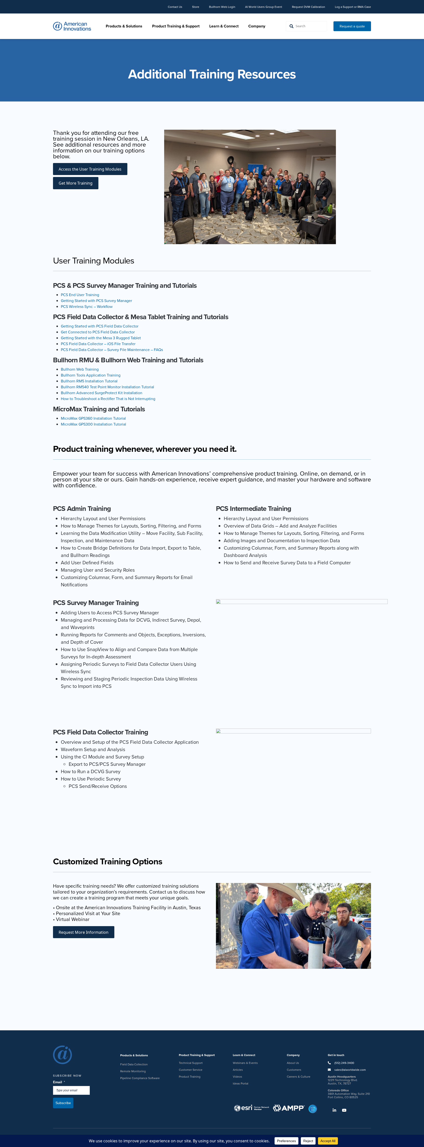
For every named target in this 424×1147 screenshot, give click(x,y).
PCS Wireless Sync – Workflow (87, 306)
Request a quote (352, 26)
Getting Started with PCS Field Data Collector (99, 326)
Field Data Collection (134, 1064)
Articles (238, 1070)
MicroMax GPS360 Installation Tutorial (93, 418)
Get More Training (76, 183)
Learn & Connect (223, 26)
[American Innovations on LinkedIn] (332, 1110)
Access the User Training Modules (90, 169)
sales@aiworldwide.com (350, 1070)
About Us (293, 1063)
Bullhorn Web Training (80, 369)
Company (256, 26)
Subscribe (63, 1103)
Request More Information (83, 932)
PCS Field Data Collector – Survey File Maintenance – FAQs (112, 349)
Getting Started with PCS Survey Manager (96, 300)
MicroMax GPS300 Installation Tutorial (93, 424)
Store (195, 7)
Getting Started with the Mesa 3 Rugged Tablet (101, 337)
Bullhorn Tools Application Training (90, 375)
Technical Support (191, 1063)
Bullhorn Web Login (222, 7)
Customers (294, 1070)
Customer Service (190, 1070)
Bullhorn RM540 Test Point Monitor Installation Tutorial (107, 387)
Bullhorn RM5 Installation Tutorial (89, 381)
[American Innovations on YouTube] (341, 1110)
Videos (237, 1076)
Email (59, 1082)
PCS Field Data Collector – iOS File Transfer (98, 343)
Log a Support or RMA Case (353, 7)
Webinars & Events (245, 1063)
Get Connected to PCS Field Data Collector (98, 332)
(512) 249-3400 (344, 1063)
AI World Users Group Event (263, 7)
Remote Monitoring (133, 1071)
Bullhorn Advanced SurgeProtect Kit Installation (101, 392)
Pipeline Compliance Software (140, 1078)
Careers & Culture (298, 1076)
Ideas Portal (240, 1083)
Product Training (189, 1076)
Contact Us (175, 7)
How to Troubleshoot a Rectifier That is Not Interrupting (108, 398)
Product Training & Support (175, 26)
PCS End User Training (80, 294)
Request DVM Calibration (308, 7)
